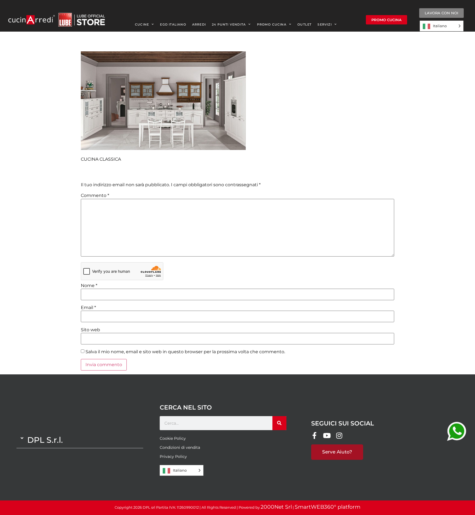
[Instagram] (339, 435)
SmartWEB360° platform (327, 507)
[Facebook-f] (314, 435)
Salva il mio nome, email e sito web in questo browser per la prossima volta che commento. (185, 352)
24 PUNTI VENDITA (229, 24)
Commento (95, 195)
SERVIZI (324, 24)
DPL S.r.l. (45, 440)
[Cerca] (279, 423)
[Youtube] (327, 435)
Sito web (90, 330)
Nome (89, 285)
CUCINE (142, 24)
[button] (79, 440)
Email (88, 307)
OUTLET (304, 24)
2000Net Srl (276, 507)
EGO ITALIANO (173, 24)
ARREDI (199, 24)
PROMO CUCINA (271, 24)
